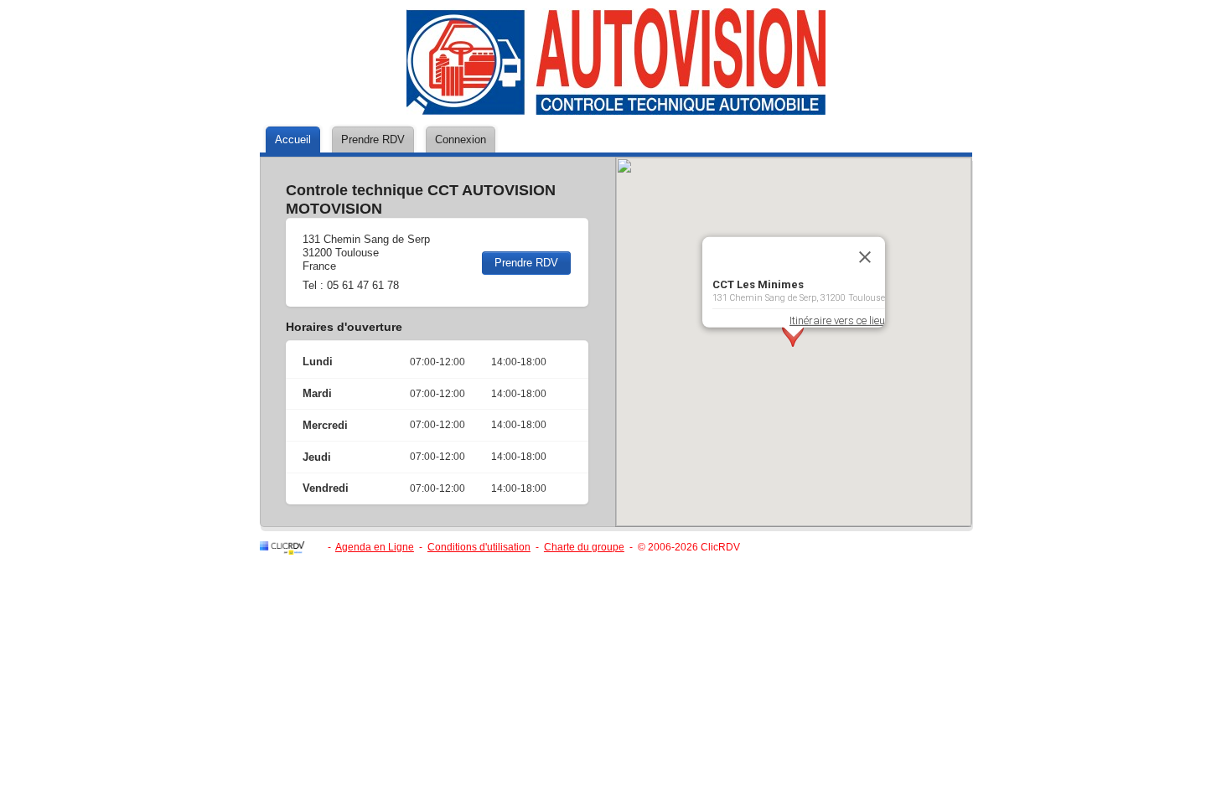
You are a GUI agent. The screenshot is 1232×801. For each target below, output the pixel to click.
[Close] (865, 257)
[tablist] (616, 142)
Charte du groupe (584, 547)
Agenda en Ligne (374, 547)
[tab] (293, 139)
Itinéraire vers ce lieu (837, 319)
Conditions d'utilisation (479, 547)
